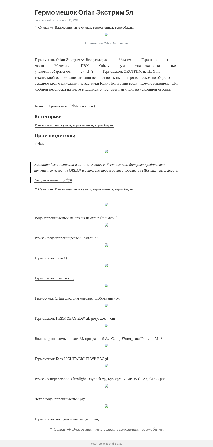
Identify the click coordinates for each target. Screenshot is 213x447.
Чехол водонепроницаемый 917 (60, 399)
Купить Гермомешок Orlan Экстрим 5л (66, 106)
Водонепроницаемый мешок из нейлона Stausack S (76, 218)
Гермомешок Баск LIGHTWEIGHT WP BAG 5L (72, 358)
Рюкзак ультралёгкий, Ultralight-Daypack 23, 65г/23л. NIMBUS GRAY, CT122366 (100, 379)
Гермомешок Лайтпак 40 (54, 278)
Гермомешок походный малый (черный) (67, 419)
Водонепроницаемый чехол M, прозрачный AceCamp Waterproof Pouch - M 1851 (100, 338)
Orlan (39, 144)
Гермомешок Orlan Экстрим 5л (60, 59)
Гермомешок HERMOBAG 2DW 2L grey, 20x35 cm (75, 318)
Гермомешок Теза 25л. (52, 258)
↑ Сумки (42, 27)
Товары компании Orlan (53, 180)
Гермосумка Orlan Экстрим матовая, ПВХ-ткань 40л (77, 298)
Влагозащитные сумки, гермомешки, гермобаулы (94, 27)
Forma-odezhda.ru (46, 20)
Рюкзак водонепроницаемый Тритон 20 (66, 238)
